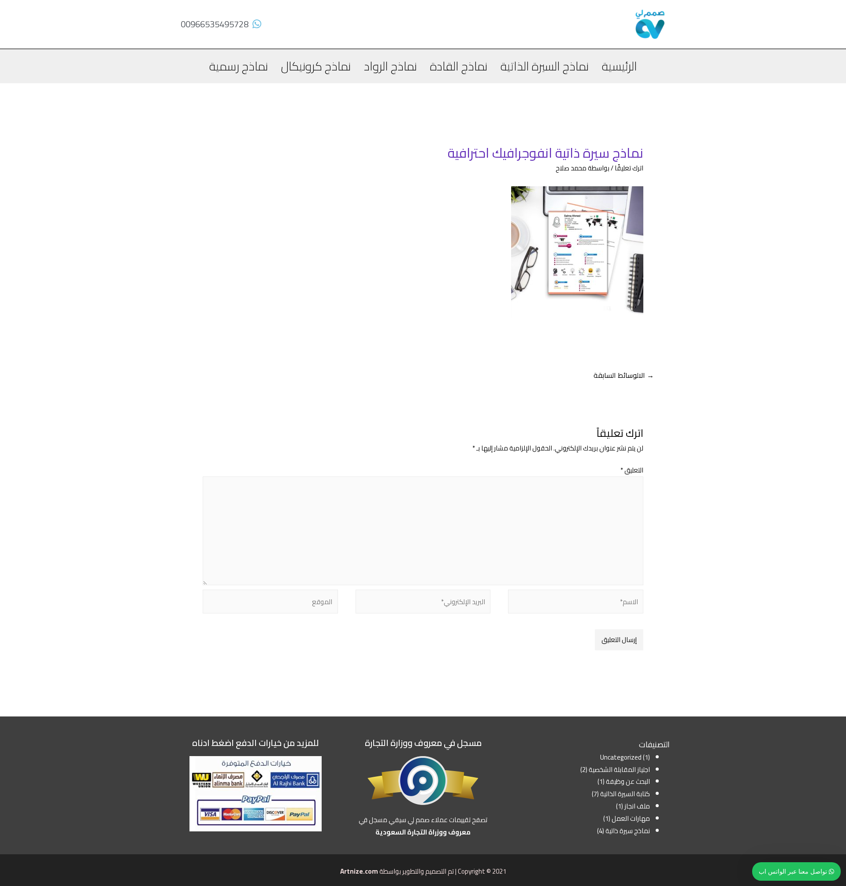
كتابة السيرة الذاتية (625, 793)
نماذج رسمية (238, 66)
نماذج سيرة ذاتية (627, 830)
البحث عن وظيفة (628, 781)
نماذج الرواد (390, 66)
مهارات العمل (631, 818)
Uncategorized (621, 757)
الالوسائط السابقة (624, 375)
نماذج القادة (458, 66)
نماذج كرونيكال (316, 66)
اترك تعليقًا (629, 168)
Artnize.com (359, 871)
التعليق (631, 470)
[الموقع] (270, 603)
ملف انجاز (637, 806)
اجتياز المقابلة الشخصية (619, 769)
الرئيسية (619, 66)
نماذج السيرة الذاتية (545, 66)
